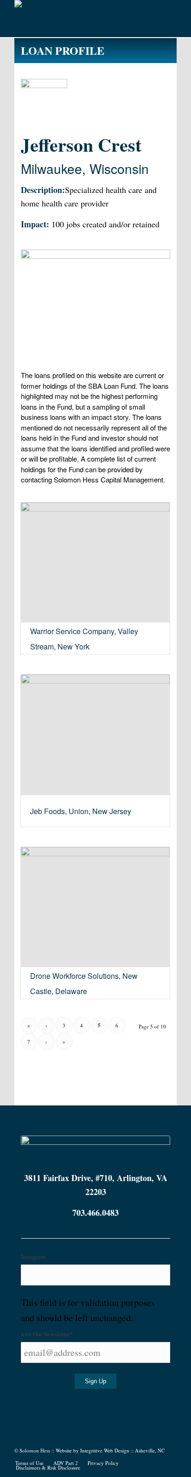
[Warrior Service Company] (95, 562)
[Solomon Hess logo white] (79, 18)
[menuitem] (29, 1463)
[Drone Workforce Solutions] (95, 907)
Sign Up (95, 1381)
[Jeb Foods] (95, 734)
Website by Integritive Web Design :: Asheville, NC (110, 1450)
